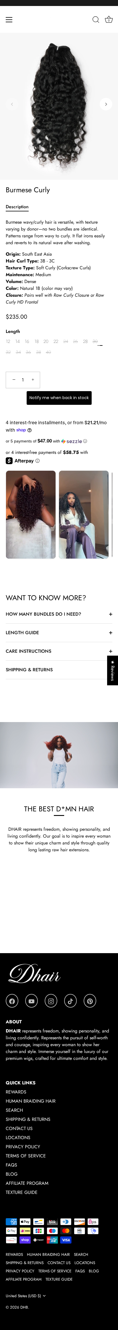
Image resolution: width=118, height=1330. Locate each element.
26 (75, 341)
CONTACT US (19, 1128)
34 (18, 352)
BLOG (11, 1174)
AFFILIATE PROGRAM (27, 1183)
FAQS (11, 1165)
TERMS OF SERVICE (26, 1156)
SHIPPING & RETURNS (29, 669)
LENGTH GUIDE (22, 632)
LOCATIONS (18, 1137)
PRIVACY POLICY (23, 1146)
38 (38, 352)
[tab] (20, 206)
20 (46, 341)
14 (17, 341)
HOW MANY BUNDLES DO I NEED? (43, 614)
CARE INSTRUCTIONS (28, 651)
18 (36, 341)
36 (28, 352)
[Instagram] (51, 1000)
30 (95, 341)
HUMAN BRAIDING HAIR (31, 1101)
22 (56, 341)
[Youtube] (31, 1000)
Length (13, 331)
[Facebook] (12, 1000)
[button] (12, 104)
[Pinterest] (90, 1000)
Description (17, 206)
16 (27, 341)
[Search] (96, 20)
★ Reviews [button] (112, 670)
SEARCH (14, 1110)
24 (65, 341)
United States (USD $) (23, 1295)
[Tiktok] (70, 1000)
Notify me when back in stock (59, 398)
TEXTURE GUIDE (22, 1192)
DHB (24, 1307)
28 (85, 341)
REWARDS (16, 1092)
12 (8, 341)
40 (48, 352)
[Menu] (9, 19)
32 (8, 352)
